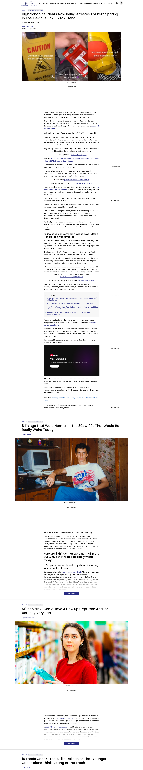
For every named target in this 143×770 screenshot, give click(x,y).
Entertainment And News (35, 10)
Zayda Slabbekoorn (28, 618)
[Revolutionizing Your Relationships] (29, 3)
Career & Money (98, 3)
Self (58, 3)
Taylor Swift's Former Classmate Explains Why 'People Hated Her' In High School (72, 299)
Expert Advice (108, 3)
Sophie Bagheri (26, 434)
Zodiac (45, 3)
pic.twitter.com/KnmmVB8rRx (76, 180)
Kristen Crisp (26, 768)
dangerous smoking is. (72, 572)
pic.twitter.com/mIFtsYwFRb (71, 277)
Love (40, 3)
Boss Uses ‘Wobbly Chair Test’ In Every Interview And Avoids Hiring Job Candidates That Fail (72, 308)
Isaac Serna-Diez (27, 27)
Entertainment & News (72, 3)
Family (62, 3)
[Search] (116, 3)
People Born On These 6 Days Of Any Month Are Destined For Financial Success (70, 313)
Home (23, 10)
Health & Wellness (86, 3)
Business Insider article (63, 718)
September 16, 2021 (78, 155)
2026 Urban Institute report (56, 727)
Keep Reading (71, 594)
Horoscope (52, 3)
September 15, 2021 (86, 280)
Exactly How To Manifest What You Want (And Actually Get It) (70, 303)
